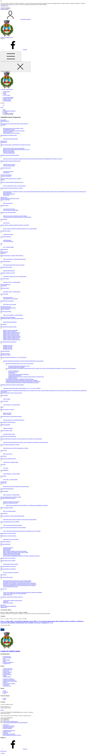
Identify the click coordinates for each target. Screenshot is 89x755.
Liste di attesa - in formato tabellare (10, 479)
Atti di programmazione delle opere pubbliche (10, 521)
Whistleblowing (4, 607)
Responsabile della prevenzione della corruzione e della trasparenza (17, 581)
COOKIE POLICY (5, 5)
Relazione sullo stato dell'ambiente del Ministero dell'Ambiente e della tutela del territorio (21, 555)
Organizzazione (4, 142)
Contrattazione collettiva (8, 113)
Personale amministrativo (8, 662)
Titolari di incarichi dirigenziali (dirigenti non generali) (12, 188)
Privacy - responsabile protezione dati (8, 606)
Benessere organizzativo (5, 284)
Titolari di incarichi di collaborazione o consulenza (11, 178)
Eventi (4, 699)
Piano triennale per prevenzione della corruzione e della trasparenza (14, 123)
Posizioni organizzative (5, 199)
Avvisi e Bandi (11, 373)
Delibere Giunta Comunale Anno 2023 (11, 333)
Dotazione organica (5, 205)
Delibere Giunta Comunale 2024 (10, 331)
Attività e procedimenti (5, 309)
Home (4, 109)
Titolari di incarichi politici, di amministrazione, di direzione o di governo (15, 144)
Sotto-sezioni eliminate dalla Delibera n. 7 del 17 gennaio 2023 (13, 357)
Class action (3, 464)
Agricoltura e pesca (7, 685)
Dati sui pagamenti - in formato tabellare (11, 494)
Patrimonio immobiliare (5, 424)
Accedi (2, 107)
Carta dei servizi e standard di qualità (8, 458)
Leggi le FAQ (6, 724)
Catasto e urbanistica (7, 674)
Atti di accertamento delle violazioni (10, 586)
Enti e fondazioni (6, 660)
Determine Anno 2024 (7, 345)
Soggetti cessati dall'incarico (9, 153)
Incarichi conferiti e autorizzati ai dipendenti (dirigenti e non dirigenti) (15, 225)
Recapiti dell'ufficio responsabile (9, 322)
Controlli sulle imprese (5, 351)
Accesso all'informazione (8, 97)
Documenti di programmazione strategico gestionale (13, 130)
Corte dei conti (4, 450)
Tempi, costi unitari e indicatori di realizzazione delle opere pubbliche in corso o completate (22, 531)
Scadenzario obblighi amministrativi (10, 138)
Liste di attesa (3, 476)
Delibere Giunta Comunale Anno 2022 (11, 335)
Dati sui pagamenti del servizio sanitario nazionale (11, 497)
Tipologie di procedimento (6, 311)
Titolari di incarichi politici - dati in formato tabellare (13, 148)
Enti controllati (4, 285)
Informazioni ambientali (5, 541)
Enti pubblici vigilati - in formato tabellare (11, 291)
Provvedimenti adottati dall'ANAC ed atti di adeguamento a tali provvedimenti (19, 585)
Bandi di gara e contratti (5, 354)
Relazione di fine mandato (8, 150)
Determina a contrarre (12, 372)
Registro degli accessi (7, 594)
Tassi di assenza (4, 219)
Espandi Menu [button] (4, 119)
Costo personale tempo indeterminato (10, 210)
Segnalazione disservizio (8, 727)
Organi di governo (7, 656)
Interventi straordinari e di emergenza (8, 566)
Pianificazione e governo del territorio (8, 533)
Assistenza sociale (7, 99)
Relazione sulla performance (6, 267)
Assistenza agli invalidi (8, 98)
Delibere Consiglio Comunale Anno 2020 (11, 339)
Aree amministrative (7, 657)
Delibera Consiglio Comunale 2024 (10, 330)
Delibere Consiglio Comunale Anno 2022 (11, 336)
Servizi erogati (3, 456)
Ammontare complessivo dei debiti (10, 502)
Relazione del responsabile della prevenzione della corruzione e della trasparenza (19, 584)
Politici (4, 661)
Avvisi (4, 693)
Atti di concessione (4, 401)
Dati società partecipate (8, 297)
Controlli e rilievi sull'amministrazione (8, 436)
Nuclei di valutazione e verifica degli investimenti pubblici (12, 515)
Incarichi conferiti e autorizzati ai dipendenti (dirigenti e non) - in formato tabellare (20, 228)
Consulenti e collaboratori (6, 176)
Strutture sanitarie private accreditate (8, 558)
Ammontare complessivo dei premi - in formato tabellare (14, 276)
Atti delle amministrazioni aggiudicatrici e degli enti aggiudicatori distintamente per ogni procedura (23, 360)
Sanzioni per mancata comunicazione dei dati (10, 155)
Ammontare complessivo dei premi (8, 272)
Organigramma (6, 172)
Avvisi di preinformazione (13, 370)
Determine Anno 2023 (7, 346)
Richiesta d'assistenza (7, 728)
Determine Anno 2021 (7, 348)
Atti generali (3, 124)
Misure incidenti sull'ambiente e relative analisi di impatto (15, 551)
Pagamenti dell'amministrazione (7, 488)
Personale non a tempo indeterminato (8, 212)
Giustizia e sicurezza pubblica (9, 680)
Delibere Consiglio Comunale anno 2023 (11, 332)
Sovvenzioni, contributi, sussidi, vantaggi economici (11, 392)
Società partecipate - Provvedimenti (10, 298)
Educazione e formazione (8, 678)
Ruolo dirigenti (6, 195)
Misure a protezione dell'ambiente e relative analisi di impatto (15, 552)
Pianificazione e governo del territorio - (9, 535)
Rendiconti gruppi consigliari (9, 164)
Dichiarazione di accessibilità (9, 733)
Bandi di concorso (4, 249)
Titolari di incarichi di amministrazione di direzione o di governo (16, 149)
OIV (1, 243)
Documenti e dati (6, 663)
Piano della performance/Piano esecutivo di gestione (13, 264)
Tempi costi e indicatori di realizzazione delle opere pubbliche (13, 527)
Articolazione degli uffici (6, 167)
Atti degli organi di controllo (9, 165)
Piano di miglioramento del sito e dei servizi (12, 735)
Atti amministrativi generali (8, 129)
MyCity (3, 753)
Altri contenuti (3, 574)
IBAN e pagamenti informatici (7, 507)
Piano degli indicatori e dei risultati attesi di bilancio (11, 416)
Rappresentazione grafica (6, 306)
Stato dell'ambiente (7, 548)
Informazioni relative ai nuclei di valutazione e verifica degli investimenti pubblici (19, 519)
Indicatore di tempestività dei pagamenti (11, 501)
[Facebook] (3, 105)
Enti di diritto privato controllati (7, 300)
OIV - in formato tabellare (8, 247)
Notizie (4, 690)
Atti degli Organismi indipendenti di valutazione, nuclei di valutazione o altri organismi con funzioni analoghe (25, 442)
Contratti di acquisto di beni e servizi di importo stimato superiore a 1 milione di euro (23, 381)
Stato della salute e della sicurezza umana (11, 554)
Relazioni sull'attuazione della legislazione (11, 553)
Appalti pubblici (6, 673)
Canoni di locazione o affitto (6, 430)
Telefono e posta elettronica (6, 174)
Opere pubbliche (4, 513)
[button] (6, 91)
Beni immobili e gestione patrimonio (8, 422)
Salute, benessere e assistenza (9, 683)
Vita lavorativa (6, 670)
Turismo (5, 675)
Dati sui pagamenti (4, 491)
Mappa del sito (4, 751)
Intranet (2, 710)
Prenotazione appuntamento (9, 725)
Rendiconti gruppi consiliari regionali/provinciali (10, 160)
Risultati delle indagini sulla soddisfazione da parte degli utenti (16, 486)
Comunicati (5, 692)
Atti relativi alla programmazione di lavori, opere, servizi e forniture (19, 363)
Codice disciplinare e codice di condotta (11, 133)
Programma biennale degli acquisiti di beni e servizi (18, 366)
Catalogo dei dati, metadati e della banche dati (12, 600)
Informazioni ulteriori (12, 377)
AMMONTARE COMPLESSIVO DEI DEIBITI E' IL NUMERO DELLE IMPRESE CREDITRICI (27, 505)
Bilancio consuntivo (7, 414)
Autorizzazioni (6, 684)
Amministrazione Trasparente (9, 110)
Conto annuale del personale (9, 209)
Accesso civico (4, 588)
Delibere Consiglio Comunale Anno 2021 (11, 337)
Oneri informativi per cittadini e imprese (9, 135)
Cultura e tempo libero (7, 669)
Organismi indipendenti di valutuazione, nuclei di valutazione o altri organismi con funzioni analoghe (21, 438)
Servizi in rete (3, 482)
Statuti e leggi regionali (8, 131)
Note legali (5, 732)
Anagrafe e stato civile (7, 668)
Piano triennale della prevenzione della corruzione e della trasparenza (17, 580)
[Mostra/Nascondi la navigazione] (11, 56)
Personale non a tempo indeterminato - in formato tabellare (15, 215)
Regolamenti (5, 601)
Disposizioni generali (5, 121)
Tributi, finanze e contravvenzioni (10, 681)
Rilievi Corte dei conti (7, 453)
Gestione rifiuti (4, 481)
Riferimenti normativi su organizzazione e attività (13, 128)
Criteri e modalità (4, 395)
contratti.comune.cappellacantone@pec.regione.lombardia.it (15, 722)
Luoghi (4, 698)
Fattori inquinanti (6, 550)
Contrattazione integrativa (6, 236)
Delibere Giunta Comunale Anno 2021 (11, 338)
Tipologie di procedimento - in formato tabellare (13, 315)
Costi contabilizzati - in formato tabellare (11, 473)
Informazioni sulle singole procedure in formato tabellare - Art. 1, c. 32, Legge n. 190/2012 (21, 388)
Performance (3, 253)
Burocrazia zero (4, 141)
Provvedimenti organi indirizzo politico (9, 326)
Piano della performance (5, 261)
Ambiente (5, 682)
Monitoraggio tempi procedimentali (8, 317)
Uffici (4, 658)
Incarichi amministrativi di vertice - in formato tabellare (14, 185)
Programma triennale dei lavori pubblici (16, 367)
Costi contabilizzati (4, 470)
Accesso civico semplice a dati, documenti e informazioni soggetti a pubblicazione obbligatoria (22, 592)
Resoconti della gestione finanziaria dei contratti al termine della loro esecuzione (22, 382)
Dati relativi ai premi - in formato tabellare (11, 282)
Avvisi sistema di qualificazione (14, 375)
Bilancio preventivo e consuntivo (7, 409)
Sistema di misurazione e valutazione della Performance (12, 255)
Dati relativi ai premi (5, 278)
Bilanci (2, 406)
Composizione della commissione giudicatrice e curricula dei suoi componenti (22, 380)
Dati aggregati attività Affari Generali (8, 307)
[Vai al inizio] (1, 627)
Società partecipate (4, 293)
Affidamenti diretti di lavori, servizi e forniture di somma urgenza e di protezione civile (26, 376)
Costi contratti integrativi (8, 241)
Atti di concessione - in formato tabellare (11, 404)
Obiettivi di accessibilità (8, 602)
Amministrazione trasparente (9, 730)
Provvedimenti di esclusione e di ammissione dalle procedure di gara (20, 379)
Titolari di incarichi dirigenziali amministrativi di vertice (12, 182)
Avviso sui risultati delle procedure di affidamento (18, 374)
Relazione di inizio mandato (9, 151)
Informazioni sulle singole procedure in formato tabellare (12, 384)
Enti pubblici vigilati (5, 288)
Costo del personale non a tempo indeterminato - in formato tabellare (17, 217)
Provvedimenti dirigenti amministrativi (8, 341)
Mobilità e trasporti (7, 676)
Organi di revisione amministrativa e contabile (10, 444)
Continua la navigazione (5, 8)
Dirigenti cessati (4, 197)
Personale (5, 112)
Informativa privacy (7, 731)
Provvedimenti (4, 324)
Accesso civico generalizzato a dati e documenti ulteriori (14, 593)
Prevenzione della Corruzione (7, 577)
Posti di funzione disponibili (9, 193)
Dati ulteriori (3, 605)
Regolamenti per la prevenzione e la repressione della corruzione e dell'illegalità (19, 583)
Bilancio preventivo (7, 413)
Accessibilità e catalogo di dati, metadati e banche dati (12, 596)
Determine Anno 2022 (7, 347)
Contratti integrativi (7, 240)
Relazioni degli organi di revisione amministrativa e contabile (15, 448)
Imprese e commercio (7, 672)
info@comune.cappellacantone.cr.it (10, 721)
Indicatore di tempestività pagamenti (8, 498)
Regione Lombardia (5, 9)
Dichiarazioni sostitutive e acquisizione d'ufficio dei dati (12, 318)
